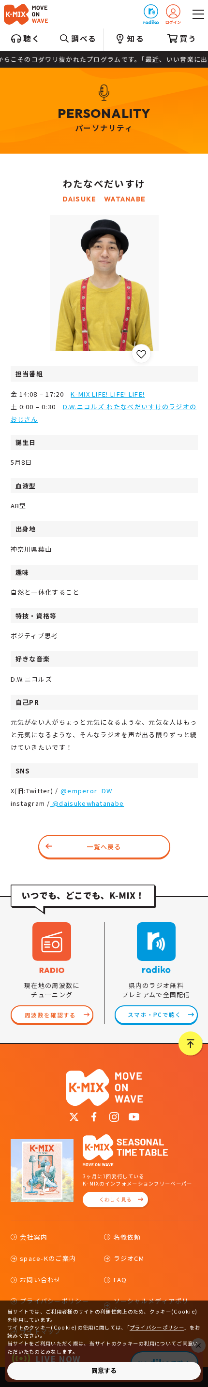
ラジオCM (129, 1258)
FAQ (120, 1279)
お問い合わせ (40, 1279)
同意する (104, 1370)
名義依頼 (127, 1237)
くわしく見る (115, 1199)
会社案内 (33, 1237)
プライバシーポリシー (157, 1327)
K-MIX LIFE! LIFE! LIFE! (108, 394)
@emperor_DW (86, 790)
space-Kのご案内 (48, 1258)
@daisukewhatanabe (87, 803)
